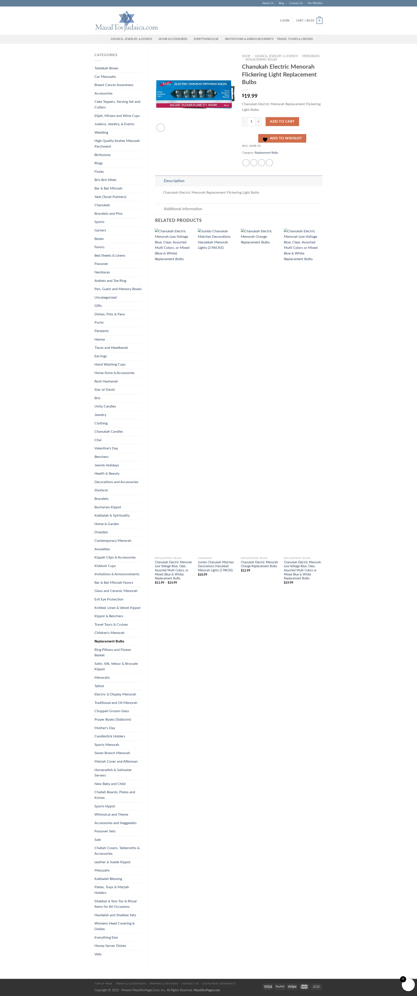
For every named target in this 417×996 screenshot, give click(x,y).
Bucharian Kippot (107, 507)
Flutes (99, 171)
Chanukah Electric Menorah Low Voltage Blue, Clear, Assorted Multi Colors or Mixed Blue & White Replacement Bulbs (302, 570)
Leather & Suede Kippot (112, 862)
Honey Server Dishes (110, 946)
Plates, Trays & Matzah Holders (111, 890)
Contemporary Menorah (112, 540)
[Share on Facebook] (246, 162)
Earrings (100, 356)
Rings (98, 163)
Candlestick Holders (109, 736)
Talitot (99, 686)
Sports (99, 222)
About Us (268, 3)
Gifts (98, 306)
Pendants (101, 331)
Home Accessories (173, 39)
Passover (101, 264)
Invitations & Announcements (249, 39)
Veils (98, 954)
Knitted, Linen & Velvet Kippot (117, 608)
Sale (97, 839)
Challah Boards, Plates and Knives (114, 795)
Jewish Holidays (106, 465)
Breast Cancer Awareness (113, 85)
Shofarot (101, 490)
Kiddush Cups (105, 566)
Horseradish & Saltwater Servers (113, 772)
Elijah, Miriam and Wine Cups (117, 116)
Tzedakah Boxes (106, 68)
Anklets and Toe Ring (110, 281)
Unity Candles (105, 406)
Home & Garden (106, 524)
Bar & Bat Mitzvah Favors (113, 582)
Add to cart (282, 121)
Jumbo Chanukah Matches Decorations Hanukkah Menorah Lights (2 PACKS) (216, 566)
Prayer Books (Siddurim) (112, 719)
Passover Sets (105, 831)
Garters (100, 230)
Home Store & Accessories (114, 373)
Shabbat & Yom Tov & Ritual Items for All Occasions (115, 904)
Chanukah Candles (108, 431)
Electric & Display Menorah (115, 694)
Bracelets (101, 498)
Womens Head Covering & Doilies (114, 926)
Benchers (101, 457)
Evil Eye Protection (108, 599)
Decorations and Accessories (116, 482)
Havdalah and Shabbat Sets (115, 915)
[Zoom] (160, 127)
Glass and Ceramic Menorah (115, 591)
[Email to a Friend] (261, 162)
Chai (97, 440)
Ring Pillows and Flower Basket (112, 652)
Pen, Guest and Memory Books (118, 289)
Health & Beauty (106, 473)
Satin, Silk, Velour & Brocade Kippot (116, 666)
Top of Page (103, 983)
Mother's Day (104, 728)
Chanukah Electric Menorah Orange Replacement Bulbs (259, 564)
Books (99, 239)
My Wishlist (315, 3)
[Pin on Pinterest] (269, 162)
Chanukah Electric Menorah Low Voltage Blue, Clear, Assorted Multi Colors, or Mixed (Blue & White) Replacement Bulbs (173, 570)
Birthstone (102, 155)
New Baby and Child (110, 784)
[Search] (106, 39)
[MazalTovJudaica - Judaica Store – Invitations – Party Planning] (127, 20)
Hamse (99, 339)
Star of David (104, 389)
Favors (99, 247)
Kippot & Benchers (108, 616)
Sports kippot (104, 806)
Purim (99, 322)
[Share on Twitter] (253, 162)
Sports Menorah (106, 745)
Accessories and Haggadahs (115, 823)
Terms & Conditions (131, 983)
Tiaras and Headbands (111, 347)
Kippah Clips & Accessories (115, 557)
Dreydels (101, 532)
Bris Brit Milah (105, 180)
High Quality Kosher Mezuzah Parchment (117, 143)
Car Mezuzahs (105, 76)
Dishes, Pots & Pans (109, 314)
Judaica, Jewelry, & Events (131, 39)
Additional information (183, 209)
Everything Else (206, 39)
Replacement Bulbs (109, 641)
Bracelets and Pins (108, 213)
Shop (246, 56)
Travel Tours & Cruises (295, 39)
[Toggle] (159, 181)
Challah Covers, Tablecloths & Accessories (117, 850)
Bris (97, 398)
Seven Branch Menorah (112, 753)
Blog (281, 3)
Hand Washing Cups (110, 364)
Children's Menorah (109, 633)
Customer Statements (219, 983)
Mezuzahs (102, 870)
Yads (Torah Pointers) (110, 197)
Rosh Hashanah (106, 381)
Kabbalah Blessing (108, 879)
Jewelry (100, 415)
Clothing (101, 423)
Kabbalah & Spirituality (112, 515)
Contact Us (296, 3)
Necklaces (102, 272)
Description (174, 181)
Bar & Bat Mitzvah (108, 188)
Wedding (101, 132)
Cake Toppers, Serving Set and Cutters (117, 104)
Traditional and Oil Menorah (115, 703)
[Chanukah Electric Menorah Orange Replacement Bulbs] (260, 392)
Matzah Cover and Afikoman (116, 761)
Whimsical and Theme (111, 814)
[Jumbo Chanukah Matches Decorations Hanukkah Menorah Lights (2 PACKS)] (217, 392)
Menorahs (102, 677)
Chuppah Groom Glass (111, 711)
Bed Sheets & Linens (109, 255)
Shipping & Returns (164, 983)
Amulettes (102, 549)
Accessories (103, 93)
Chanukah (102, 205)
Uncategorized (105, 297)
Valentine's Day (106, 448)
